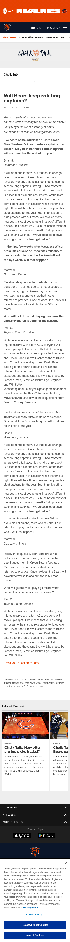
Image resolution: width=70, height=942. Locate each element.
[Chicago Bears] (35, 852)
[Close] (66, 863)
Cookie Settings (35, 914)
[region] (35, 900)
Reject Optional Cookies (35, 924)
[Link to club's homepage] (7, 26)
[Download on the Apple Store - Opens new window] (22, 836)
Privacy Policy (30, 907)
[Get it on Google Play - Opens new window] (47, 837)
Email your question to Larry (21, 662)
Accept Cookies (35, 935)
